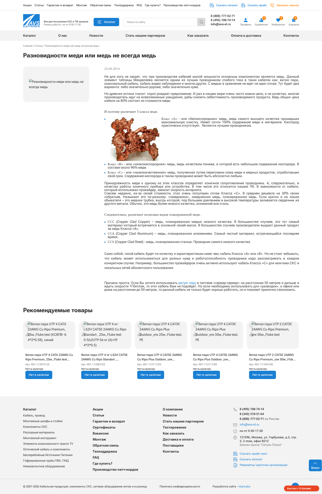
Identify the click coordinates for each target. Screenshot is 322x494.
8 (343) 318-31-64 (252, 414)
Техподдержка (124, 5)
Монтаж (81, 5)
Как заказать (198, 35)
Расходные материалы (39, 432)
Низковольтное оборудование (44, 466)
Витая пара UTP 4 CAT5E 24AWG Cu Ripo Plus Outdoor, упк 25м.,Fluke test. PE (159, 357)
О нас (62, 35)
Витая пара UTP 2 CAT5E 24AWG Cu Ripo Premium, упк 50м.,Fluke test (272, 357)
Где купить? (153, 5)
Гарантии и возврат (60, 5)
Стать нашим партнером (145, 35)
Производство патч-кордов (182, 5)
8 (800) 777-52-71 (223, 16)
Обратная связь (100, 5)
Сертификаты (104, 427)
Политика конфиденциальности (180, 486)
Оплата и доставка (246, 35)
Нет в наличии (39, 375)
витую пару (187, 283)
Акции (27, 5)
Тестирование (174, 427)
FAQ (139, 5)
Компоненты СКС (35, 427)
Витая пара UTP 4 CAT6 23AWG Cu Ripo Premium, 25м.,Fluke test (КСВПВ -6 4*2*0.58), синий (49, 357)
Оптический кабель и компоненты (46, 449)
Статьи (39, 5)
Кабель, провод (34, 415)
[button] (27, 326)
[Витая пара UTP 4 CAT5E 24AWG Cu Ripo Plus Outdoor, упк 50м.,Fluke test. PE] (217, 335)
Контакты (291, 35)
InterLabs (244, 486)
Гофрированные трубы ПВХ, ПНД (46, 460)
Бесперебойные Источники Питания (48, 455)
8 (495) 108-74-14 (223, 20)
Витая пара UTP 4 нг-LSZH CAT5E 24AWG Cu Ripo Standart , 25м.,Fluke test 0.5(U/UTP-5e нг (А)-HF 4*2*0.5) (104, 357)
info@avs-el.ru (221, 24)
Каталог (29, 35)
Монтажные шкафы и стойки (43, 421)
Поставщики (173, 445)
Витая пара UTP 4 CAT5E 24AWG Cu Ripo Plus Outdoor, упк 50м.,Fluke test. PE (215, 357)
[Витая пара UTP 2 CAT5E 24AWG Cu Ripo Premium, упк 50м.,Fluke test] (273, 335)
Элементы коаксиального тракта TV (48, 443)
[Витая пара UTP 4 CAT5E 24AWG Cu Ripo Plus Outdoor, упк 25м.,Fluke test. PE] (161, 335)
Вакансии (101, 433)
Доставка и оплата (178, 439)
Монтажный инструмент (39, 438)
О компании (173, 409)
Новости (96, 35)
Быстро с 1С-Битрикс (299, 488)
